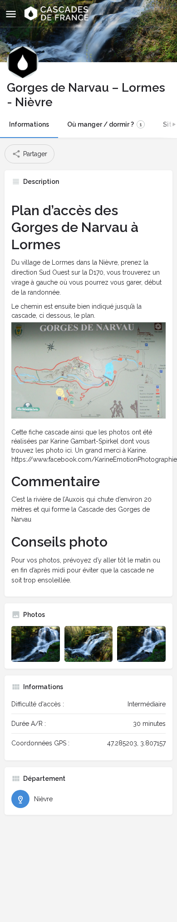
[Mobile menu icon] (11, 14)
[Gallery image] (35, 644)
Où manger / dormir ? (104, 124)
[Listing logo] (23, 62)
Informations (29, 124)
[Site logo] (57, 14)
